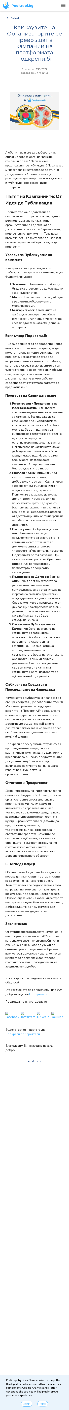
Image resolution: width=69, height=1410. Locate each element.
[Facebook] (12, 1015)
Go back (15, 18)
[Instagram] (28, 1015)
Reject (43, 1403)
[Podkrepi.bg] (19, 5)
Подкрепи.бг (38, 994)
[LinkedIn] (43, 1015)
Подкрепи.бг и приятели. (23, 1034)
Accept (26, 1403)
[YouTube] (57, 1015)
